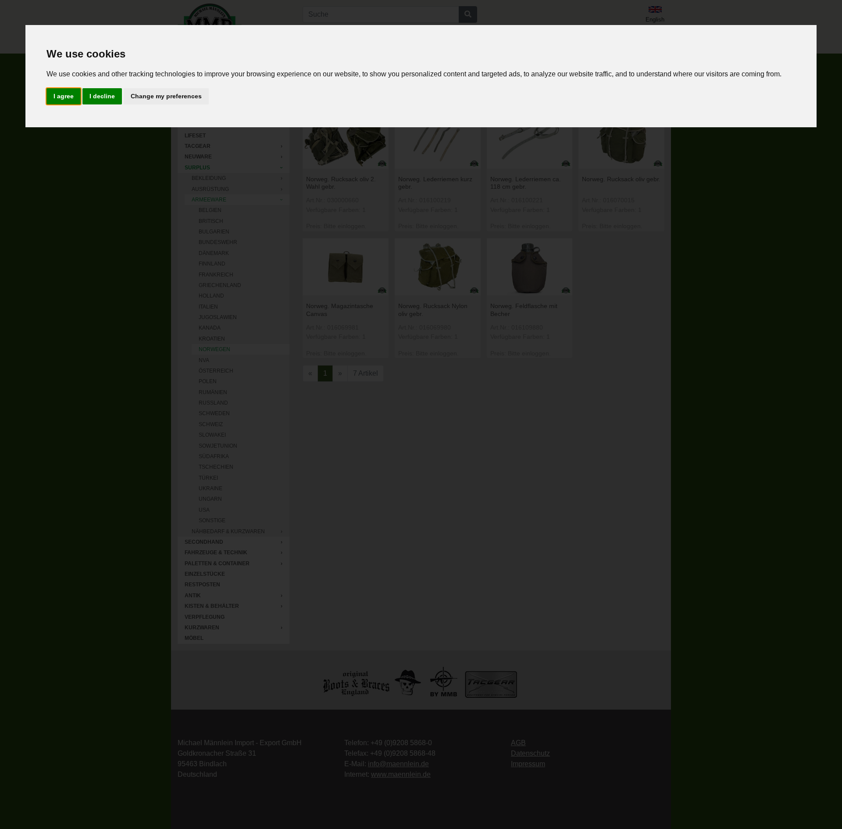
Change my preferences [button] (166, 96)
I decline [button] (102, 96)
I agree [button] (64, 96)
